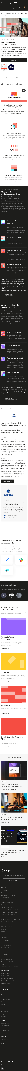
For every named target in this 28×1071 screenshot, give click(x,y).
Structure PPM (7, 705)
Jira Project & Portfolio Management (10, 976)
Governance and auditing (7, 961)
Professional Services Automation (9, 966)
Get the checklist (13, 9)
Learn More (6, 481)
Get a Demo (13, 60)
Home (2, 13)
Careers (3, 1048)
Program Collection (6, 945)
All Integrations (10, 13)
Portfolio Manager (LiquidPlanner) (9, 912)
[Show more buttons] (25, 101)
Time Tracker (4, 929)
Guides (3, 1006)
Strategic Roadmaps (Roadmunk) (9, 638)
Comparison (4, 997)
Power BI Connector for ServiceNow (10, 919)
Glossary (3, 1004)
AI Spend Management (7, 959)
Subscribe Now (13, 880)
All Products (4, 890)
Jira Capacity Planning (7, 978)
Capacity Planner (5, 897)
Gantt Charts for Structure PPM (11, 738)
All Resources (4, 992)
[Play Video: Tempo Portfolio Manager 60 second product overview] (14, 93)
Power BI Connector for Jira (8, 914)
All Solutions (4, 954)
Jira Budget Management (7, 980)
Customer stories (5, 999)
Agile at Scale (4, 957)
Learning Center (5, 1023)
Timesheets (6, 672)
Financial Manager (6, 905)
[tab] (14, 415)
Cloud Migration (5, 1030)
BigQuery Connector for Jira (8, 895)
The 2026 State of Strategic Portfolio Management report (11, 786)
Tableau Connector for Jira (8, 926)
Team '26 (3, 1051)
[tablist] (14, 415)
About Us (3, 1046)
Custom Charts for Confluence (9, 900)
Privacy (8, 1064)
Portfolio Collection (6, 943)
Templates (3, 1014)
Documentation (5, 1025)
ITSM (2, 964)
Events (3, 1001)
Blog (2, 994)
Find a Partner (4, 1039)
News (2, 1009)
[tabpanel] (14, 473)
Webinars (3, 1016)
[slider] (14, 101)
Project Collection (5, 947)
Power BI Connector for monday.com (10, 917)
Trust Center (4, 1028)
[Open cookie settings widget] (2, 1068)
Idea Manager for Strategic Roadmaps (10, 909)
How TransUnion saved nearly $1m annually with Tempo (13, 818)
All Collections (5, 940)
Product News (4, 1011)
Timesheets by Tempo (6, 973)
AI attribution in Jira (6, 892)
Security (14, 1064)
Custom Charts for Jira (7, 902)
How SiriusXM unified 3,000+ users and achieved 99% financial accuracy (13, 852)
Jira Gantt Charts (5, 983)
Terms (2, 1064)
